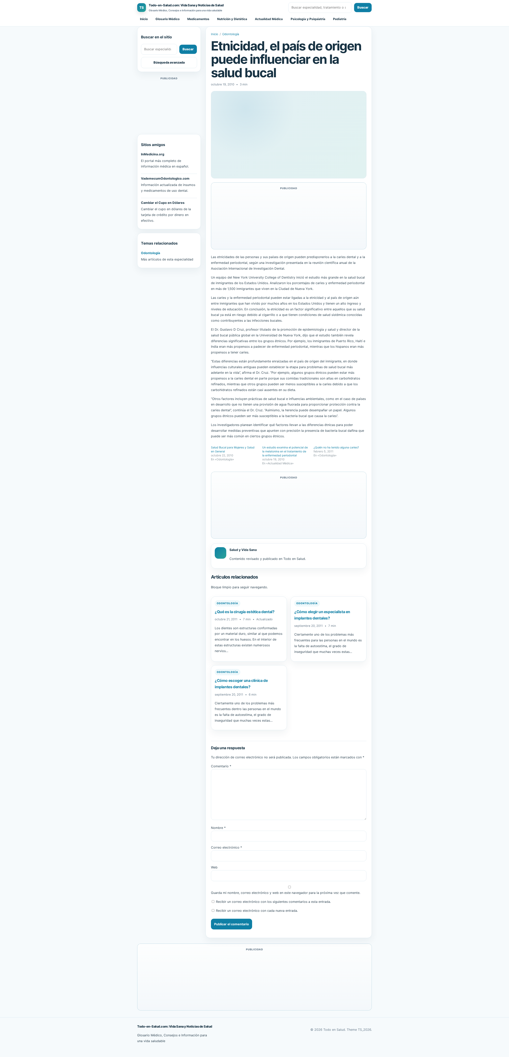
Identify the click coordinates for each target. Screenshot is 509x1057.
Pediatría (339, 19)
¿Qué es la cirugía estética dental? (245, 611)
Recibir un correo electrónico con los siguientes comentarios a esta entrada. (273, 902)
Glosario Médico (167, 19)
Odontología (230, 34)
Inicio (144, 19)
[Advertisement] (169, 106)
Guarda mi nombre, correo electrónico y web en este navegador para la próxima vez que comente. (285, 893)
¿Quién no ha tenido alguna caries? (336, 447)
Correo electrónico (226, 847)
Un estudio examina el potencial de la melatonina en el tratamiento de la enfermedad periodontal (285, 451)
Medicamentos (198, 19)
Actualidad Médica (269, 19)
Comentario (221, 766)
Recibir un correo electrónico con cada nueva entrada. (257, 911)
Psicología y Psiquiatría (308, 19)
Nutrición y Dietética (232, 19)
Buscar (362, 7)
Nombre (218, 828)
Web (214, 867)
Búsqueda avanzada (169, 62)
